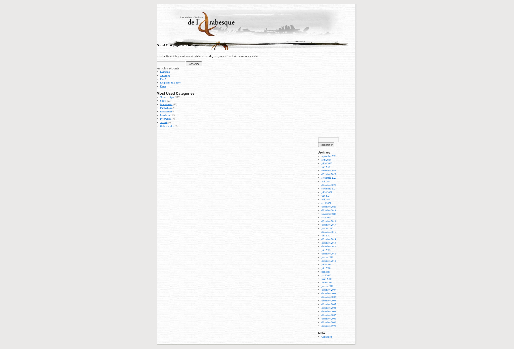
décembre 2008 (328, 293)
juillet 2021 (326, 192)
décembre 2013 (328, 242)
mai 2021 (325, 199)
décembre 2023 (328, 174)
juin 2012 (325, 249)
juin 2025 (325, 166)
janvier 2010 (327, 286)
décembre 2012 (328, 246)
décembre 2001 (328, 318)
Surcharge (165, 75)
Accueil (163, 122)
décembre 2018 (328, 221)
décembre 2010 (328, 260)
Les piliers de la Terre (170, 82)
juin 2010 (325, 268)
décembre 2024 (328, 170)
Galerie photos (167, 125)
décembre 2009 (328, 289)
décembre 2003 (328, 311)
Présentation (166, 111)
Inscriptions (165, 115)
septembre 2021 (329, 188)
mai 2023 (325, 181)
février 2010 (327, 282)
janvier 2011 (327, 257)
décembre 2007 (328, 296)
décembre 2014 (328, 239)
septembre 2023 (329, 177)
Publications (166, 107)
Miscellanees (166, 104)
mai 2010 (325, 271)
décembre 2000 (328, 322)
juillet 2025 (326, 163)
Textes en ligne (167, 97)
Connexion (326, 336)
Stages (163, 100)
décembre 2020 (328, 206)
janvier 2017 (327, 228)
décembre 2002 (328, 314)
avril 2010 (326, 275)
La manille (165, 71)
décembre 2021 (328, 184)
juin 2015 (325, 235)
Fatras (163, 86)
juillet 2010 (326, 264)
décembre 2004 (328, 307)
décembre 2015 (328, 231)
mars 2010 (326, 278)
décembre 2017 (328, 224)
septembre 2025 (329, 156)
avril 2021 (326, 203)
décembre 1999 (328, 325)
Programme (165, 118)
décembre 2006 (328, 300)
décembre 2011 (328, 253)
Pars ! (163, 78)
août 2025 (326, 159)
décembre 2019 (328, 210)
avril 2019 (326, 217)
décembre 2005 (328, 304)
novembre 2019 (328, 213)
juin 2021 (325, 195)
